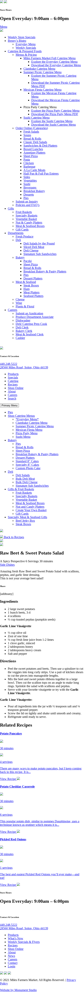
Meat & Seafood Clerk (30, 334)
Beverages (29, 187)
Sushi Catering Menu (36, 117)
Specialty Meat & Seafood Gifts (27, 517)
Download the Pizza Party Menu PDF (54, 114)
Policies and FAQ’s (27, 205)
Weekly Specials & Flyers (24, 942)
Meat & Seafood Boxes (30, 226)
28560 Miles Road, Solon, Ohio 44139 (24, 367)
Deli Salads (23, 475)
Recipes (13, 384)
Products (13, 374)
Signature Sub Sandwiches (39, 254)
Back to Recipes (13, 537)
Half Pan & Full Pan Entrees (41, 173)
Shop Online (15, 388)
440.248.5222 (8, 364)
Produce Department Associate (35, 317)
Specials (13, 377)
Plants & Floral (25, 306)
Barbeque (29, 166)
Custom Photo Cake (28, 468)
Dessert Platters (32, 278)
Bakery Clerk (24, 331)
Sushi (26, 184)
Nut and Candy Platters (30, 506)
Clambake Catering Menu (39, 68)
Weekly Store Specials (21, 37)
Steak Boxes (31, 285)
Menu (3, 26)
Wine (19, 303)
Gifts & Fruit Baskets (21, 489)
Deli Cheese (30, 250)
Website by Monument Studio (18, 990)
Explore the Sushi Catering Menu (51, 121)
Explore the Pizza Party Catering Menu (55, 110)
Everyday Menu (26, 44)
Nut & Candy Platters (29, 222)
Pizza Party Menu (27, 433)
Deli (18, 240)
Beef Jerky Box (25, 520)
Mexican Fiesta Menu (29, 429)
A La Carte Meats (34, 170)
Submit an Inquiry (27, 201)
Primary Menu (9, 405)
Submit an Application (29, 313)
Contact (12, 963)
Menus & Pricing (26, 54)
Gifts (11, 208)
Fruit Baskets (24, 212)
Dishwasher (23, 320)
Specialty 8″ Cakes (27, 464)
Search (12, 398)
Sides (26, 177)
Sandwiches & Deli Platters (40, 145)
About (12, 391)
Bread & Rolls (32, 138)
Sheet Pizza (30, 156)
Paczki (27, 261)
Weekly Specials (26, 47)
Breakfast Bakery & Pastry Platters (44, 271)
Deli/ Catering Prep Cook (31, 324)
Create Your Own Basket (31, 510)
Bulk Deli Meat (25, 478)
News (11, 956)
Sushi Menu (23, 436)
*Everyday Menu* (27, 419)
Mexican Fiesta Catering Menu (42, 89)
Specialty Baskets (26, 215)
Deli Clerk (22, 327)
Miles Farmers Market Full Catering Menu (49, 58)
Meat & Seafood (26, 282)
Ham (26, 289)
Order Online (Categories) (32, 128)
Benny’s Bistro (17, 40)
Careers (12, 310)
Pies (26, 198)
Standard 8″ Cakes (27, 461)
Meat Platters (31, 292)
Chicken (28, 163)
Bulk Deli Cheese (27, 482)
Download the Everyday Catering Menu (56, 65)
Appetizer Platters (34, 152)
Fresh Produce (24, 236)
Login (11, 966)
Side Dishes (7, 564)
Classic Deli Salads (35, 142)
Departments (15, 233)
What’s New (15, 938)
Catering (13, 381)
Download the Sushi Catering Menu (53, 124)
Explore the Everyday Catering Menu (54, 61)
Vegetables (30, 180)
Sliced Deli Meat (33, 247)
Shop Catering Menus (21, 415)
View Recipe (8, 779)
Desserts (28, 194)
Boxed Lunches (33, 149)
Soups (27, 135)
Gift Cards (22, 229)
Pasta (26, 159)
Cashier (20, 338)
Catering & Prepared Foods (25, 51)
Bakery (20, 257)
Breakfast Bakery (34, 191)
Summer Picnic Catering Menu (42, 72)
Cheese (20, 299)
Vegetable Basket (26, 219)
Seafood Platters (33, 296)
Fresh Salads (31, 131)
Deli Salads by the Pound (39, 243)
